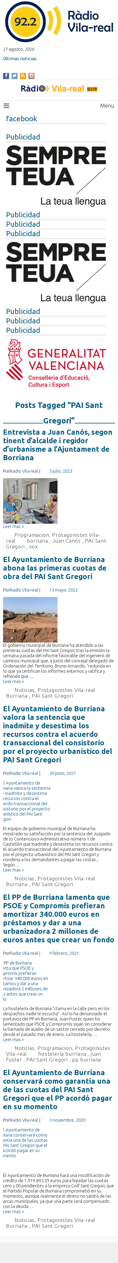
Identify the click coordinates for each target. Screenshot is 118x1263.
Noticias (24, 690)
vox (33, 546)
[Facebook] (6, 75)
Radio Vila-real (24, 471)
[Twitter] (14, 75)
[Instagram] (32, 75)
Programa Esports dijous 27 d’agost (41, 63)
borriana (37, 541)
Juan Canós (66, 541)
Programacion (32, 535)
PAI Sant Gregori (52, 696)
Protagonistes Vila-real (66, 690)
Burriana (16, 696)
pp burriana (86, 1059)
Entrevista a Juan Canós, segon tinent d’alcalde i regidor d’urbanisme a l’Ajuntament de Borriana (58, 445)
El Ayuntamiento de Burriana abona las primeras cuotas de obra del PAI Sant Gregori (55, 568)
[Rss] (23, 75)
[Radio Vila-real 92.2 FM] (59, 88)
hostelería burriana (62, 1054)
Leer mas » (13, 526)
